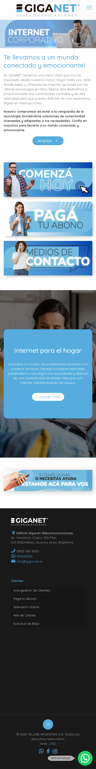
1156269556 (24, 556)
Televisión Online (26, 607)
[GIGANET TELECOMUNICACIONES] (48, 10)
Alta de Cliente (24, 615)
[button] (85, 758)
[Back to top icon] (48, 724)
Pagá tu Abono (24, 599)
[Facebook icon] (48, 751)
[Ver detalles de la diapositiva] (48, 34)
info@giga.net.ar (29, 561)
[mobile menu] (89, 7)
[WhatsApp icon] (41, 751)
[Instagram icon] (55, 751)
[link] (48, 179)
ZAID (52, 743)
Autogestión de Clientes (31, 590)
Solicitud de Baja (26, 624)
